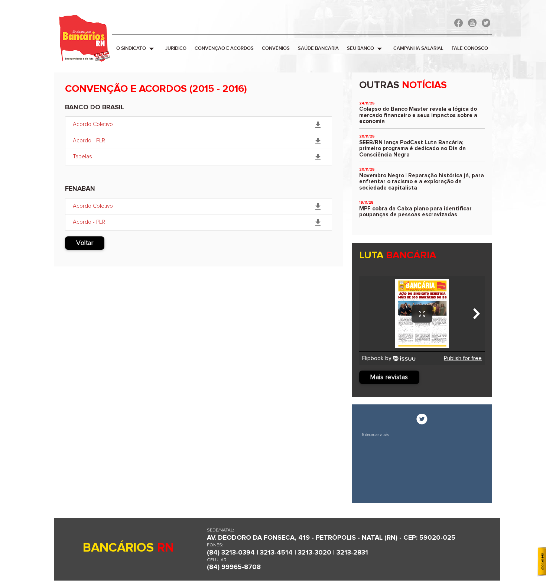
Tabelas (197, 157)
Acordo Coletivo (197, 124)
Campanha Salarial (418, 48)
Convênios (276, 48)
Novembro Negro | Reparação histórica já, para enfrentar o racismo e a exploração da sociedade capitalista (421, 182)
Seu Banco (366, 48)
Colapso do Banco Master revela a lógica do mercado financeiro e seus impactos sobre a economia (418, 115)
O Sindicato (136, 48)
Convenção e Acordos (224, 48)
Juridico (175, 48)
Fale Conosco (470, 48)
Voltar (84, 243)
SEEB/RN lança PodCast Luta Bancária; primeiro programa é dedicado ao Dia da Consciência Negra (412, 149)
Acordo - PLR (197, 141)
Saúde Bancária (318, 48)
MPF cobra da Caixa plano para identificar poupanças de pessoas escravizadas (415, 212)
